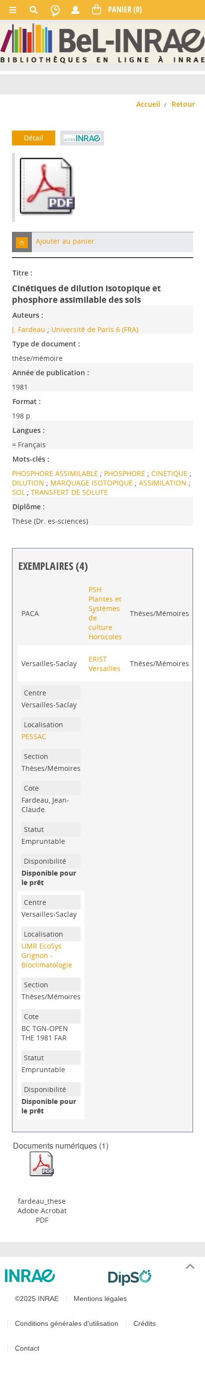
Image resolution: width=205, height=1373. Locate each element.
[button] (22, 242)
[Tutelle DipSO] (152, 1277)
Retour (183, 104)
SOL (19, 492)
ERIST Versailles (104, 663)
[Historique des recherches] (55, 10)
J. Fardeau (28, 329)
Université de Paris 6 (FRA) (94, 329)
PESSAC (33, 736)
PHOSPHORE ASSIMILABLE (56, 473)
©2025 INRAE (37, 1299)
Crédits (144, 1323)
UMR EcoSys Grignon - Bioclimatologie (46, 955)
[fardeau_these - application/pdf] (42, 1163)
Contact (27, 1348)
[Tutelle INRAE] (52, 1275)
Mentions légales (100, 1299)
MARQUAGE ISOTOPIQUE (92, 482)
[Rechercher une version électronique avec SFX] (81, 138)
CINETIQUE (170, 473)
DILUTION (29, 482)
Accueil (148, 104)
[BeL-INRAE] (102, 42)
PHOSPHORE (125, 473)
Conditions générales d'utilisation (66, 1323)
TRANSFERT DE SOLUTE (69, 492)
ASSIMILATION (164, 482)
